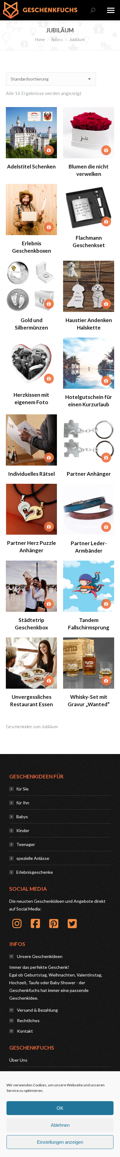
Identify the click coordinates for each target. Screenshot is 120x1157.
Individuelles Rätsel (31, 474)
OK (60, 1108)
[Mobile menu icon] (111, 10)
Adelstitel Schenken (31, 166)
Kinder (22, 830)
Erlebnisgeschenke (34, 872)
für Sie (22, 788)
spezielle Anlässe (32, 858)
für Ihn (22, 802)
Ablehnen (60, 1125)
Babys (22, 816)
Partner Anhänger (89, 474)
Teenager (25, 844)
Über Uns (18, 1060)
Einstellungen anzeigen (60, 1142)
